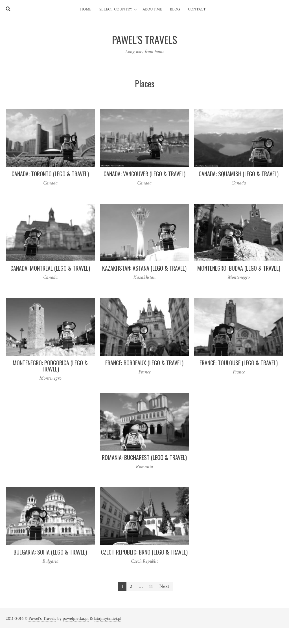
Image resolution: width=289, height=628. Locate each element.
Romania (144, 466)
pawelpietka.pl (76, 619)
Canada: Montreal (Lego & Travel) (50, 268)
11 (151, 586)
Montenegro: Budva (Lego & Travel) (238, 268)
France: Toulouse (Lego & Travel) (239, 362)
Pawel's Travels (42, 619)
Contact (197, 9)
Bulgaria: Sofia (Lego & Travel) (50, 552)
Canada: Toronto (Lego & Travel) (50, 174)
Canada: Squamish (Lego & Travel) (239, 174)
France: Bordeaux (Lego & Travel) (144, 362)
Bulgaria (50, 561)
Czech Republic (144, 561)
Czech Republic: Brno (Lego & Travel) (144, 552)
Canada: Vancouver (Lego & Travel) (144, 174)
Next (164, 586)
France (144, 372)
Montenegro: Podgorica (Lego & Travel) (50, 365)
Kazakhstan (144, 277)
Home (85, 9)
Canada (50, 183)
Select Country (115, 9)
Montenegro (238, 277)
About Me (152, 9)
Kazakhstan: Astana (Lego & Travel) (144, 268)
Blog (175, 9)
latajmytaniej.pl (107, 619)
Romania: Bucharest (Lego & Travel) (144, 457)
